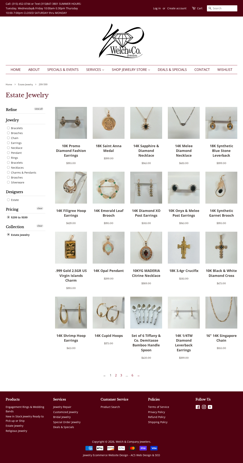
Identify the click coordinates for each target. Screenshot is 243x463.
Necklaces (17, 167)
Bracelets (16, 128)
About (34, 69)
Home (16, 69)
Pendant (16, 153)
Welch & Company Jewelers (133, 441)
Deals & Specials (172, 69)
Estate (14, 200)
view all (39, 108)
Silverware (17, 182)
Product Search (110, 407)
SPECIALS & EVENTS (63, 69)
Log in (157, 8)
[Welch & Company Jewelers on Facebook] (198, 407)
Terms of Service (158, 407)
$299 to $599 (19, 217)
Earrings (16, 143)
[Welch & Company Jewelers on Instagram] (204, 407)
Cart (199, 8)
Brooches (16, 133)
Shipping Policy (157, 422)
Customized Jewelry (65, 412)
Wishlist (224, 69)
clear (40, 208)
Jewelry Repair (62, 407)
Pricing (12, 209)
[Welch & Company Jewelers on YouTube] (210, 407)
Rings (14, 158)
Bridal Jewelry (62, 417)
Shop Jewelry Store (130, 69)
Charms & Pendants (23, 172)
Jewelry (12, 120)
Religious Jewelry (16, 431)
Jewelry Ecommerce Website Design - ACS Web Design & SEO (121, 455)
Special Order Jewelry (66, 422)
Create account (176, 8)
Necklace (16, 148)
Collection (15, 227)
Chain (14, 138)
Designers (14, 192)
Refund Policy (156, 417)
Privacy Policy (156, 412)
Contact (202, 69)
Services (94, 69)
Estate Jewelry (25, 84)
